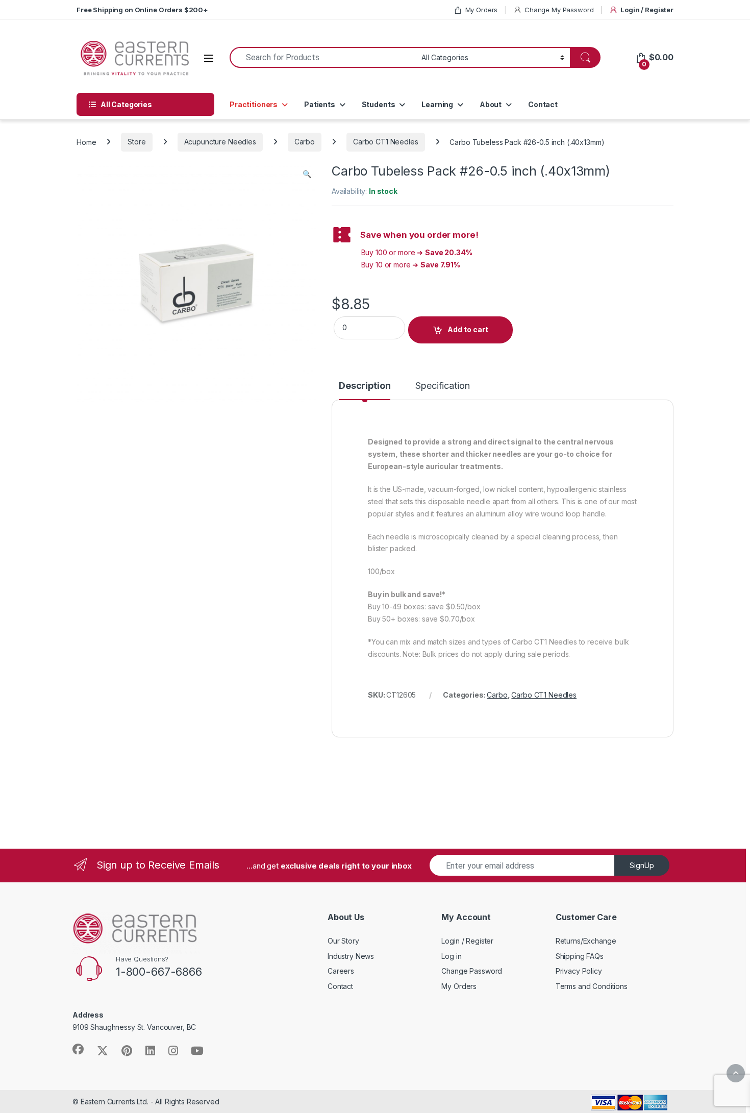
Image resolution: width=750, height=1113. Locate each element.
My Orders (481, 10)
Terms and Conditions (592, 986)
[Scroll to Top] (736, 1073)
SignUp (642, 865)
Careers (341, 971)
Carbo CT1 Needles (385, 141)
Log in (451, 956)
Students (378, 104)
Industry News (351, 956)
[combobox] (323, 57)
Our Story (343, 940)
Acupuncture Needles (220, 141)
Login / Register (646, 10)
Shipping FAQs (580, 956)
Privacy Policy (579, 971)
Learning (437, 104)
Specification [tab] (442, 386)
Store (136, 141)
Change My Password (558, 10)
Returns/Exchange (586, 940)
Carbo (304, 141)
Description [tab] (364, 386)
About (491, 104)
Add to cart (467, 329)
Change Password (471, 971)
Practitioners (254, 104)
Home (86, 141)
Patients (319, 104)
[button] (307, 174)
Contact (543, 104)
